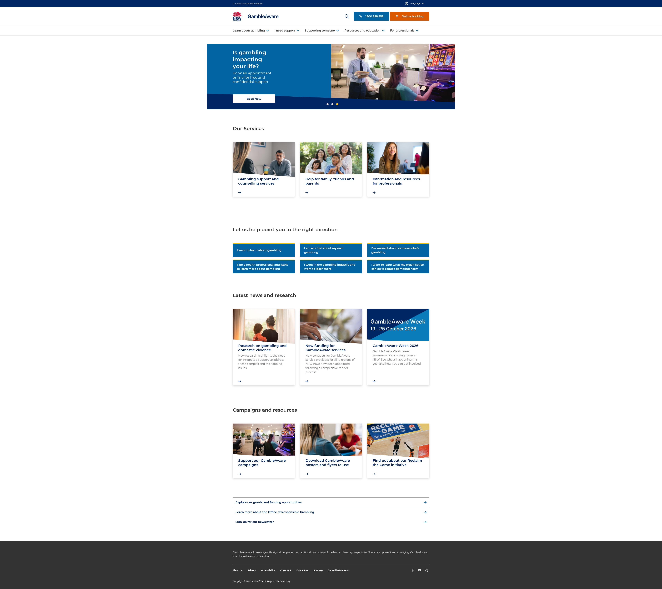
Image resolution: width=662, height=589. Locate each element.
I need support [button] (284, 30)
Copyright (285, 570)
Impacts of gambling (261, 95)
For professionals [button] (402, 30)
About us (237, 570)
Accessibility (268, 570)
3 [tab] (337, 104)
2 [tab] (332, 104)
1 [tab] (328, 104)
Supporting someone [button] (320, 30)
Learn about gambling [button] (249, 30)
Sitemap (318, 570)
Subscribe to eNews (338, 570)
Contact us (302, 570)
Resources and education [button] (362, 30)
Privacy (252, 570)
